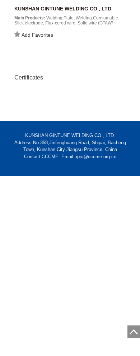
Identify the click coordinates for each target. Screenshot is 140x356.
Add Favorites (37, 35)
